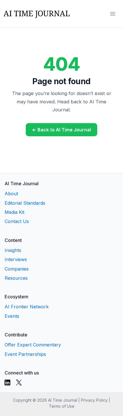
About (11, 193)
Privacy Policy (94, 400)
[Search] (101, 13)
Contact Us (17, 221)
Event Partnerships (25, 354)
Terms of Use (61, 406)
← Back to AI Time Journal (61, 130)
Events (12, 316)
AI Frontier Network (27, 306)
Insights (13, 250)
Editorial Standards (25, 203)
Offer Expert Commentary (33, 345)
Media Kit (14, 212)
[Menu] (112, 13)
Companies (17, 269)
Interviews (16, 259)
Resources (16, 278)
